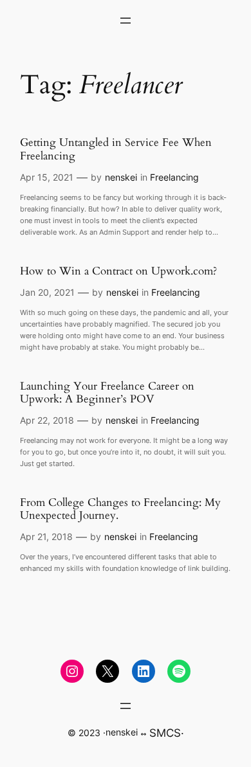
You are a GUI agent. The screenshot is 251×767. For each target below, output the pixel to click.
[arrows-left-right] (143, 734)
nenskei (121, 177)
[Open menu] (125, 20)
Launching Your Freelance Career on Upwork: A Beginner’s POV (107, 393)
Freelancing (174, 177)
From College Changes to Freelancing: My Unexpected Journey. (120, 509)
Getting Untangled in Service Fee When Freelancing (116, 149)
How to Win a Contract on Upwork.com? (118, 271)
